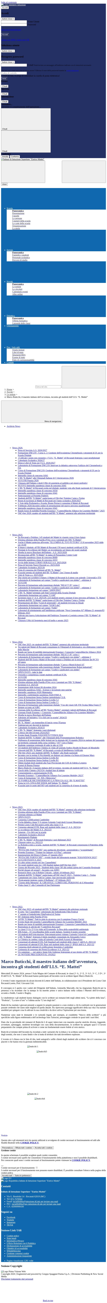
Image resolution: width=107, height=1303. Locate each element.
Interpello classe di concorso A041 (33, 475)
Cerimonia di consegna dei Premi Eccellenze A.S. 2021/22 (43, 949)
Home (9, 389)
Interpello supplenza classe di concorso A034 (37, 490)
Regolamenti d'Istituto (27, 837)
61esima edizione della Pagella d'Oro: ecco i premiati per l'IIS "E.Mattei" (50, 812)
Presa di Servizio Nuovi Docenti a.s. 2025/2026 (39, 565)
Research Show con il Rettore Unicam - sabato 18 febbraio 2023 (46, 872)
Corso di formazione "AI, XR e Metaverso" (37, 778)
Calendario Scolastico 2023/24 (31, 835)
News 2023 (17, 807)
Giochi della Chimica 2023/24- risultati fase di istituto (41, 770)
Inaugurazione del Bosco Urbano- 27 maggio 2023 (40, 855)
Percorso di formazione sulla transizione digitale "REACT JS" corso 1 (48, 654)
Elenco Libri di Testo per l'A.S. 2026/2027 (36, 463)
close (4, 184)
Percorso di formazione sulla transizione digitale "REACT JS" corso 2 (48, 585)
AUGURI (22, 582)
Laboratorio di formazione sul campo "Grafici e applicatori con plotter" (49, 669)
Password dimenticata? (11, 29)
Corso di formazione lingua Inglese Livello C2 (38, 700)
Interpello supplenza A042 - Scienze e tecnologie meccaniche (45, 690)
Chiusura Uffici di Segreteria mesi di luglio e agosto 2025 (43, 620)
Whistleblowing (14, 1251)
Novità (10, 392)
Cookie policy (13, 1236)
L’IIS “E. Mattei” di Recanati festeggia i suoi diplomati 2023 (44, 840)
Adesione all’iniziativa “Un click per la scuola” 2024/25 (42, 717)
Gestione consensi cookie (18, 1253)
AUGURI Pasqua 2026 (28, 480)
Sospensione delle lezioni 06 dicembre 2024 (37, 687)
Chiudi (4, 86)
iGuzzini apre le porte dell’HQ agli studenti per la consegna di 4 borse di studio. (53, 785)
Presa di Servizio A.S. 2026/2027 (32, 450)
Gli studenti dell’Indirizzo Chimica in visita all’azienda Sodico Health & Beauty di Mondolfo (58, 748)
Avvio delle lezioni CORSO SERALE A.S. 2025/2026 (42, 562)
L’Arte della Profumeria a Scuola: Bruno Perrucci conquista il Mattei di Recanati (53, 503)
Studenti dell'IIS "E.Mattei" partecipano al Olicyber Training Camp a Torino (51, 498)
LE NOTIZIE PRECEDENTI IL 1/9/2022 (36, 954)
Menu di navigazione (52, 421)
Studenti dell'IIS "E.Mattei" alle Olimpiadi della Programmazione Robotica (51, 737)
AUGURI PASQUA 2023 (29, 860)
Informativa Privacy (15, 1241)
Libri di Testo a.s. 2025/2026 (30, 575)
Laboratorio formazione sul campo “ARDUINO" (39, 590)
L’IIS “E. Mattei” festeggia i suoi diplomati (36, 730)
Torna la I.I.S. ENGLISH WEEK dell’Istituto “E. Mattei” (43, 783)
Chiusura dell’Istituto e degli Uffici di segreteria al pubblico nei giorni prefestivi (52, 483)
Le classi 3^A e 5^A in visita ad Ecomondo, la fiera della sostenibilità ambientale (53, 929)
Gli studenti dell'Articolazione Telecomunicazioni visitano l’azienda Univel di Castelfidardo (58, 934)
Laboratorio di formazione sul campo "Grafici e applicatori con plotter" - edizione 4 (54, 580)
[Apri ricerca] (84, 172)
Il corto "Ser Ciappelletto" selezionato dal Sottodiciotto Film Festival (48, 912)
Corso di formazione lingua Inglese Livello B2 (38, 758)
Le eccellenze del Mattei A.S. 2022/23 (34, 830)
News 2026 (17, 448)
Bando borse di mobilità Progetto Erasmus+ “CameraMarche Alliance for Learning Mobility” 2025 (61, 511)
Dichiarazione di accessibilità (19, 1246)
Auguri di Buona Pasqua (29, 765)
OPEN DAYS (24, 817)
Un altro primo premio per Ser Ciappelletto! (37, 862)
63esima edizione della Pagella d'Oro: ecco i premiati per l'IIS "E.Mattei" (50, 540)
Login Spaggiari (72, 70)
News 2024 (17, 642)
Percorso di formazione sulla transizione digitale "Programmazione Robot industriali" (55, 667)
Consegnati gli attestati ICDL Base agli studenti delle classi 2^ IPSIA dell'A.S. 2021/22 (56, 944)
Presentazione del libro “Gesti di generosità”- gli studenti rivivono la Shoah (51, 603)
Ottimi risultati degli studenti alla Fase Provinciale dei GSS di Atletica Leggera (52, 763)
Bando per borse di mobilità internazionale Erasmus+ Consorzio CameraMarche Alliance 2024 (59, 652)
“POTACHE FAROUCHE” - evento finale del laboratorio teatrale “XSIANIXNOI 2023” (57, 857)
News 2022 (17, 907)
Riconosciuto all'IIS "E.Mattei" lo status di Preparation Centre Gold (47, 555)
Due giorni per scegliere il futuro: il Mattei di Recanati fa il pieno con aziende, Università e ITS (59, 577)
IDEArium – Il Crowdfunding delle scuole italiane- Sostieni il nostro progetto (52, 932)
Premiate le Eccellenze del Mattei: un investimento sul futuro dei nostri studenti (52, 550)
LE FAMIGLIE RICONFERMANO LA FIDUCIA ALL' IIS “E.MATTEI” (51, 780)
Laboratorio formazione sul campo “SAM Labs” (39, 605)
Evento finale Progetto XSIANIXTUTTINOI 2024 (40, 735)
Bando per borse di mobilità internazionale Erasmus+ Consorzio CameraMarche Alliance (57, 924)
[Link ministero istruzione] (13, 5)
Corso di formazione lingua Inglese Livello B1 (38, 760)
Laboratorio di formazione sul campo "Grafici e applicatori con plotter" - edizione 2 (54, 657)
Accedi (5, 8)
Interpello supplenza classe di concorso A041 (37, 493)
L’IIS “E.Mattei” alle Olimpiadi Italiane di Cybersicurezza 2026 (46, 478)
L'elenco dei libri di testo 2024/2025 (33, 732)
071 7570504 (16, 1199)
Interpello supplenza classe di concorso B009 (37, 557)
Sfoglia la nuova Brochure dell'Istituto (34, 715)
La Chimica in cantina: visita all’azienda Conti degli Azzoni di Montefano (50, 939)
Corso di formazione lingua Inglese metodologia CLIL (42, 697)
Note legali (11, 1238)
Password (31, 24)
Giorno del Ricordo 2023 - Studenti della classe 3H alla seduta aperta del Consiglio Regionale (59, 867)
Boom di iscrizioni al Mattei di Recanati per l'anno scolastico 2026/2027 (49, 500)
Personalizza (7, 1148)
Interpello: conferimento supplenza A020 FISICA (39, 695)
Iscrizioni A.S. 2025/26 (28, 685)
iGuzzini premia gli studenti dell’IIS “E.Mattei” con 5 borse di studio (48, 572)
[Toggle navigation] (23, 172)
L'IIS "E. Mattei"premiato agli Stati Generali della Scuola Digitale (47, 593)
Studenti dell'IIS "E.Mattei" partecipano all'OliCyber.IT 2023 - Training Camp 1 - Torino (57, 875)
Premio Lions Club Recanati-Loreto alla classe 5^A (40, 825)
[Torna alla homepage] (53, 159)
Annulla (5, 157)
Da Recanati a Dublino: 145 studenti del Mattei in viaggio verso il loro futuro (51, 537)
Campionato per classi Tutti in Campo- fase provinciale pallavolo (46, 877)
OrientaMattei (24, 720)
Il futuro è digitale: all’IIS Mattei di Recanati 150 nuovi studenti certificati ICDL (53, 547)
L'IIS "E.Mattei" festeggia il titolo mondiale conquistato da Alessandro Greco (52, 937)
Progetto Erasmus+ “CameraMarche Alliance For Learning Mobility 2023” (51, 775)
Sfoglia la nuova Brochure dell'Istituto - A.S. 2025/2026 (42, 552)
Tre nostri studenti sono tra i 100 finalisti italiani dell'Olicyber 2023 (47, 865)
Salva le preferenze (23, 1176)
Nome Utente (33, 21)
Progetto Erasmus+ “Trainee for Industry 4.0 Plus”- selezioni (44, 852)
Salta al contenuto (9, 2)
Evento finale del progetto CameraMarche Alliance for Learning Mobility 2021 (52, 922)
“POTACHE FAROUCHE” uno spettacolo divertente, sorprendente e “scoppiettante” (55, 850)
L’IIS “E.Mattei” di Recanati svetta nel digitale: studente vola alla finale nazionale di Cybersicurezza (62, 488)
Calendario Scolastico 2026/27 (31, 460)
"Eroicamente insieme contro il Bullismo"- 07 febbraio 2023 (44, 880)
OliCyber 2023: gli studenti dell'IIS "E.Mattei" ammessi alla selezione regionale (53, 909)
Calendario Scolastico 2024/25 (31, 727)
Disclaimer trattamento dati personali (17, 1279)
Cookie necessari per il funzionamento (18, 1168)
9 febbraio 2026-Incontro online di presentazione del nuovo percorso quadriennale (54, 506)
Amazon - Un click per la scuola (32, 832)
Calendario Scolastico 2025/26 (31, 567)
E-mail (30, 65)
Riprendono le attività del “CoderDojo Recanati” (39, 927)
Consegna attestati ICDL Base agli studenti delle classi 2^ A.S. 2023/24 (49, 827)
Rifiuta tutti (23, 1148)
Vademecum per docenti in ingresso (33, 725)
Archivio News (13, 426)
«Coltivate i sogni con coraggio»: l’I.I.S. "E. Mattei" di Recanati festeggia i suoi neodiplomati (59, 458)
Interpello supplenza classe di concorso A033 (37, 560)
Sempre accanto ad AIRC (29, 707)
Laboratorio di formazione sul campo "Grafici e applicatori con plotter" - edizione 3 (54, 588)
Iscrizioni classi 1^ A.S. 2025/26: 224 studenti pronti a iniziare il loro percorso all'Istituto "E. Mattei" (62, 598)
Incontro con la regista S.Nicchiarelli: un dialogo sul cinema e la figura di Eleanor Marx (56, 755)
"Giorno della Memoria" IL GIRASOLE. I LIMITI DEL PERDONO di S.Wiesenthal (55, 882)
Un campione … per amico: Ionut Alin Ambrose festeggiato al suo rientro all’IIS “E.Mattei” (58, 952)
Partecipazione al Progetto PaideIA (33, 495)
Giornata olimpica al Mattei (30, 814)
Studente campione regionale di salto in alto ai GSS (40, 745)
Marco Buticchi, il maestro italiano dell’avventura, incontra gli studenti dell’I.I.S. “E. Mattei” (58, 768)
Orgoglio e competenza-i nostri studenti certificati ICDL (42, 675)
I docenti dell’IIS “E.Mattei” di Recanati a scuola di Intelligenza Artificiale (50, 750)
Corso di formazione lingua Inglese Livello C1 (38, 702)
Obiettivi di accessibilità (17, 1248)
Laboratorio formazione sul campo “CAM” (37, 595)
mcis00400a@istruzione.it (35, 1201)
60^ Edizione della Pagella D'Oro (32, 917)
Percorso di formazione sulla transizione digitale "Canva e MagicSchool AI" (51, 664)
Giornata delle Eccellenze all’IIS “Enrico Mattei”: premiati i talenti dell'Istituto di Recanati (57, 710)
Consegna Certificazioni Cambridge (33, 819)
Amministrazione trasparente (19, 1256)
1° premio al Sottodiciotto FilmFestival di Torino (39, 914)
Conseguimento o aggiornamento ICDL (35, 773)
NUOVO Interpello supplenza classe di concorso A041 (42, 485)
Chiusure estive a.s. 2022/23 (30, 842)
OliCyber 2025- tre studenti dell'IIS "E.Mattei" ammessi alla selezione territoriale (53, 644)
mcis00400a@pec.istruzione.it (36, 1204)
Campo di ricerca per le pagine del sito (18, 386)
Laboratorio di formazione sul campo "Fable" (38, 608)
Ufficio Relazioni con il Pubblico (21, 1243)
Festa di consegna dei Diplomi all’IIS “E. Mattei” (39, 570)
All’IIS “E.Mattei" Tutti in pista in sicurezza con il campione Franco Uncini (51, 919)
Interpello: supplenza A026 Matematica (35, 692)
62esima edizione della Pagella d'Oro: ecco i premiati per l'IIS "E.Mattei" (50, 682)
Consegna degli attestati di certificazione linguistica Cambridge (45, 947)
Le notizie (11, 394)
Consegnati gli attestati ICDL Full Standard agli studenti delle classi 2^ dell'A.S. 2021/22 (57, 942)
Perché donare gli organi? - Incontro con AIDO (38, 870)
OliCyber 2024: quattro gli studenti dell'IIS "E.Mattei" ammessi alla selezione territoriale (56, 809)
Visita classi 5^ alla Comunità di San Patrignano (39, 885)
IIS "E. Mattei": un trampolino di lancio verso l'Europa (42, 722)
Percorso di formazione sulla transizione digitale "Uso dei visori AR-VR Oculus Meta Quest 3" (59, 705)
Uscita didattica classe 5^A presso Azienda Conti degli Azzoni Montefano (50, 822)
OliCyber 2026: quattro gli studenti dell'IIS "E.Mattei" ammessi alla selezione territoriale (56, 513)
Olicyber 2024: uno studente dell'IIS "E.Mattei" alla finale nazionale (48, 753)
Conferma (15, 157)
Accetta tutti (44, 1148)
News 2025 (17, 535)
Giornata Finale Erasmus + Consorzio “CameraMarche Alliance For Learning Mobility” (56, 712)
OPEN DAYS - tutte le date (30, 672)
